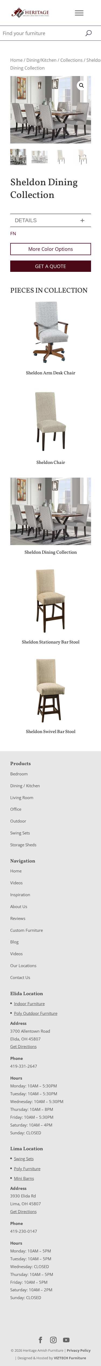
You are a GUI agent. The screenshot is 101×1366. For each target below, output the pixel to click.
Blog (14, 941)
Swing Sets (20, 833)
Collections (71, 60)
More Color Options (50, 249)
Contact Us (20, 977)
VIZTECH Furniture (70, 1357)
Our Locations (23, 965)
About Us (18, 906)
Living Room (21, 797)
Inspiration (20, 894)
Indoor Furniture (29, 1003)
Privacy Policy (78, 1350)
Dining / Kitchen (25, 785)
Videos (16, 882)
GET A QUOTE (50, 266)
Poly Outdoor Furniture (35, 1013)
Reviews (17, 918)
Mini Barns (24, 1178)
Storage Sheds (23, 844)
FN (13, 233)
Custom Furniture (26, 930)
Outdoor (18, 821)
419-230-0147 (23, 1231)
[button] (81, 85)
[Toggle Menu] (79, 12)
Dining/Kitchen (41, 60)
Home (16, 60)
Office (15, 809)
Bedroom (19, 773)
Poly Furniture (27, 1168)
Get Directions (23, 1046)
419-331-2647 (23, 1066)
